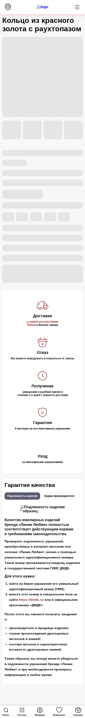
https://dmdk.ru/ (31, 599)
